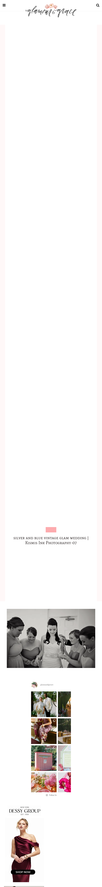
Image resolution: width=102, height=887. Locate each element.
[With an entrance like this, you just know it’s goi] (70, 704)
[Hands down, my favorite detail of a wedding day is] (44, 758)
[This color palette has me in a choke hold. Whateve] (70, 731)
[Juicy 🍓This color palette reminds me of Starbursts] (44, 785)
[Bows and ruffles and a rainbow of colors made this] (70, 758)
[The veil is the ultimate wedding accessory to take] (70, 785)
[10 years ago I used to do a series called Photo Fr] (44, 704)
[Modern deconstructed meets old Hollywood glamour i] (44, 731)
